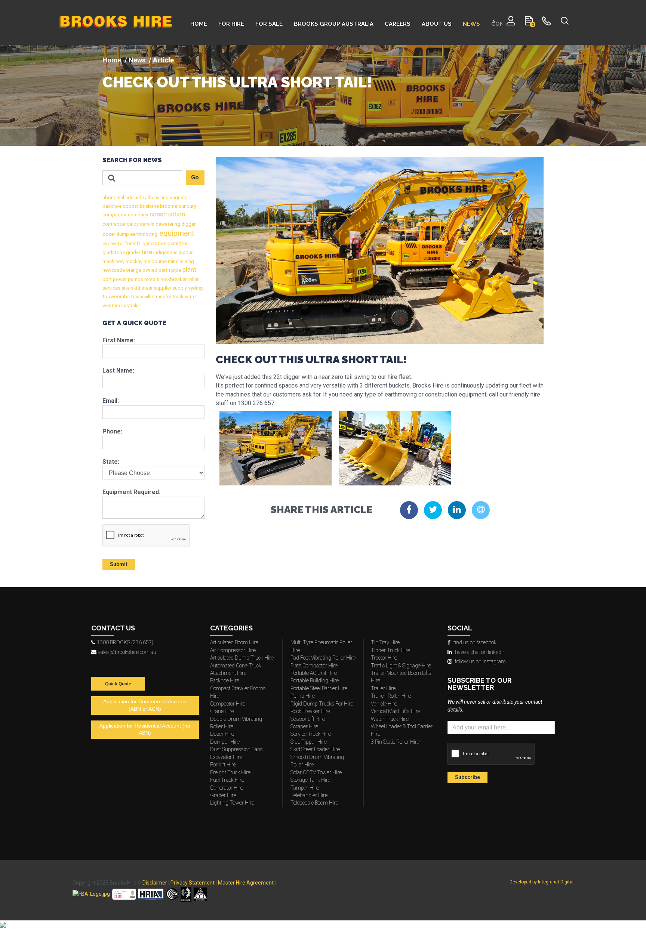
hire (146, 252)
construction (166, 214)
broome (168, 206)
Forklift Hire (223, 765)
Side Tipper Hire (308, 742)
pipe (175, 270)
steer (146, 288)
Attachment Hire (228, 673)
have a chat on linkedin (480, 652)
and (164, 197)
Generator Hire (226, 788)
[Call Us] (546, 22)
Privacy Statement (192, 883)
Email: (110, 400)
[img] (323, 95)
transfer (162, 296)
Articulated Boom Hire (234, 642)
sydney (195, 288)
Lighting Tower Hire (232, 803)
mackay (133, 261)
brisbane (149, 206)
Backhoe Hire (224, 680)
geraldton (177, 243)
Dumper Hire (225, 742)
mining (186, 261)
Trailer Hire (383, 688)
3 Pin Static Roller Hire (395, 742)
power (119, 279)
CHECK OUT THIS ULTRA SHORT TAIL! (237, 82)
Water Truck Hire (390, 719)
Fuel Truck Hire (227, 780)
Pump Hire (302, 696)
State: (110, 461)
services (111, 288)
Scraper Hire (304, 726)
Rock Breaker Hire (310, 711)
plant (188, 269)
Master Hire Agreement (246, 883)
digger (188, 224)
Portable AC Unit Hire (313, 673)
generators (153, 243)
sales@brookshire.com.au (127, 652)
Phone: (112, 431)
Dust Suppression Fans (236, 749)
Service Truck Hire (310, 734)
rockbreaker (173, 279)
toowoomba (116, 296)
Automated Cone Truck (235, 666)
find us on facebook (474, 642)
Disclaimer (154, 883)
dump (122, 234)
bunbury (186, 206)
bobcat (130, 206)
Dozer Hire (222, 734)
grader (132, 252)
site (125, 288)
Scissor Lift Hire (307, 719)
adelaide (134, 197)
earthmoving (143, 234)
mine (172, 261)
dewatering (167, 224)
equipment (175, 233)
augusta (178, 197)
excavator (113, 243)
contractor (114, 224)
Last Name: (118, 370)
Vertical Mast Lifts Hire (395, 711)
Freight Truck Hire (230, 772)
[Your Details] (510, 22)
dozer (108, 234)
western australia (121, 305)
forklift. (132, 243)
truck (177, 296)
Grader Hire (223, 795)
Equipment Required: (131, 492)
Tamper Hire (304, 788)
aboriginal (113, 197)
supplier (162, 288)
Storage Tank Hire (310, 780)
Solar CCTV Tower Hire (316, 772)
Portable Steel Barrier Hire (318, 688)
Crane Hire (222, 711)
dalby (132, 224)
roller (193, 279)
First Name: (118, 340)
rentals (151, 279)
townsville (141, 296)
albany (151, 197)
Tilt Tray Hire (385, 642)
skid (135, 288)
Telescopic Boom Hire (314, 803)
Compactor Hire (227, 704)
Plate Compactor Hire (314, 666)
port (107, 279)
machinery (113, 261)
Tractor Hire (384, 658)
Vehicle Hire (384, 704)
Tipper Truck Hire (390, 650)
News (137, 60)
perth (163, 270)
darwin (146, 224)
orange (133, 270)
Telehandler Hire (308, 795)
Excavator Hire (226, 757)
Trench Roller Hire (391, 696)
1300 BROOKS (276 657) (125, 642)
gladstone (113, 252)
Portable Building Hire (314, 680)
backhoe (111, 206)
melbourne (154, 261)
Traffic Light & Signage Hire (401, 666)
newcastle (113, 270)
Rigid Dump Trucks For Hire (321, 704)
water (190, 296)
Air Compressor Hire (233, 650)
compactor (114, 214)
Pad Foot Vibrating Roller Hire (323, 658)
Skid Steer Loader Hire (315, 749)
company (137, 214)
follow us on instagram (480, 661)
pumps (135, 279)
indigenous (165, 252)
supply (179, 288)
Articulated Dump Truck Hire (242, 658)
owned (149, 270)
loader (185, 252)
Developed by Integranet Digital (541, 882)
